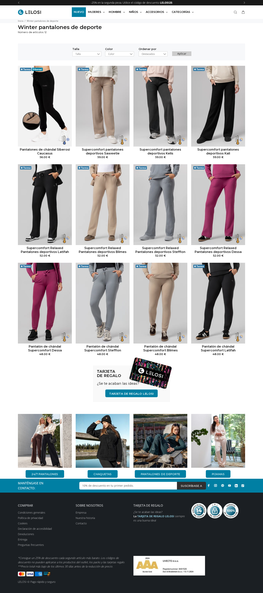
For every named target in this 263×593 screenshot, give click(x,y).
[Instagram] (215, 485)
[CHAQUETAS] (103, 441)
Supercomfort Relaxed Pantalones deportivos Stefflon (160, 250)
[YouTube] (229, 485)
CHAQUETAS (103, 474)
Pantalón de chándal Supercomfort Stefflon (102, 348)
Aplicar (181, 53)
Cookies (23, 523)
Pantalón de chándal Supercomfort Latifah (218, 348)
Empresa (81, 512)
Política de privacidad (30, 518)
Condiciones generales (31, 512)
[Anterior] (18, 2)
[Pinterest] (222, 485)
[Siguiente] (244, 2)
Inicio (20, 21)
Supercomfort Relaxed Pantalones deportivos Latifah (45, 250)
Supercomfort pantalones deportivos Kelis (160, 151)
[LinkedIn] (236, 485)
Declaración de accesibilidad (35, 528)
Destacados (148, 54)
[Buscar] (236, 12)
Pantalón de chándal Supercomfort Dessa (45, 348)
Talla (75, 49)
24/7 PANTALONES (45, 474)
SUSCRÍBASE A (191, 486)
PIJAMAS (218, 474)
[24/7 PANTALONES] (45, 441)
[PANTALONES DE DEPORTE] (160, 441)
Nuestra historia (85, 518)
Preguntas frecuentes (31, 545)
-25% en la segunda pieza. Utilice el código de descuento (131, 2)
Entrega (22, 539)
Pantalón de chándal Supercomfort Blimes (160, 348)
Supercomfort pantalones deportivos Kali (218, 151)
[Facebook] (208, 485)
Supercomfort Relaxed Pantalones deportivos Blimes (102, 250)
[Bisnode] (169, 565)
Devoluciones (26, 534)
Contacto (81, 523)
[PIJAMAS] (218, 441)
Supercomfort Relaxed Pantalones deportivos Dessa (218, 250)
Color (109, 49)
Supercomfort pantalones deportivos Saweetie (102, 151)
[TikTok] (242, 485)
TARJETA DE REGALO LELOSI (131, 393)
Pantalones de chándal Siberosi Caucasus (45, 151)
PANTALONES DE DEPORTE (160, 474)
